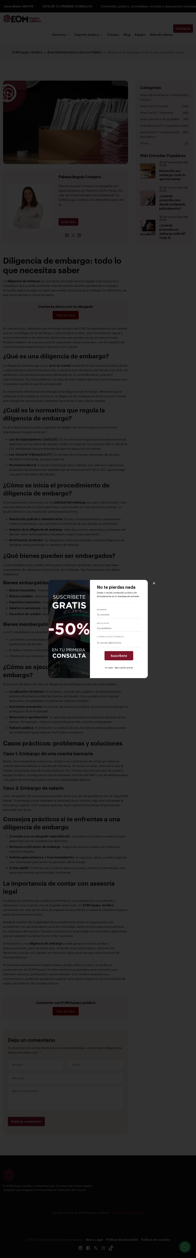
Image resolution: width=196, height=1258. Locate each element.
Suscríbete (119, 655)
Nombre (102, 609)
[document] (98, 629)
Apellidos (103, 623)
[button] (154, 583)
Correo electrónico (110, 636)
